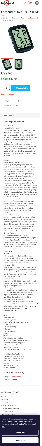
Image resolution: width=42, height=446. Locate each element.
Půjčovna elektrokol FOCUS (10, 408)
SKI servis (4, 402)
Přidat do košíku (22, 88)
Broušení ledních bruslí (9, 405)
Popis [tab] (5, 116)
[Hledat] (24, 3)
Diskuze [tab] (11, 116)
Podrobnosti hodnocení (29, 18)
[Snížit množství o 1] (9, 89)
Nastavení (20, 432)
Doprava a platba (7, 411)
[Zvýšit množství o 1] (9, 86)
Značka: (8, 20)
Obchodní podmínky (8, 414)
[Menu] (36, 3)
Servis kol (4, 399)
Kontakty (4, 396)
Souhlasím (20, 440)
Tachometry (16, 377)
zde (3, 426)
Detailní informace (7, 94)
